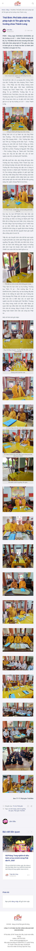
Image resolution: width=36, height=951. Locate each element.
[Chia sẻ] (31, 806)
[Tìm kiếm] (33, 3)
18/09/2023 (10, 31)
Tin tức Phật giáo (18, 806)
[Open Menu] (3, 3)
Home (3, 9)
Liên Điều (9, 29)
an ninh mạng (12, 809)
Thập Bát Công (14, 874)
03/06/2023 (13, 876)
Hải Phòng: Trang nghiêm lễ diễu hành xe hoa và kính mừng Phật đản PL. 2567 (17, 858)
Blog (7, 9)
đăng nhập (14, 901)
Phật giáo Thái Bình (19, 810)
